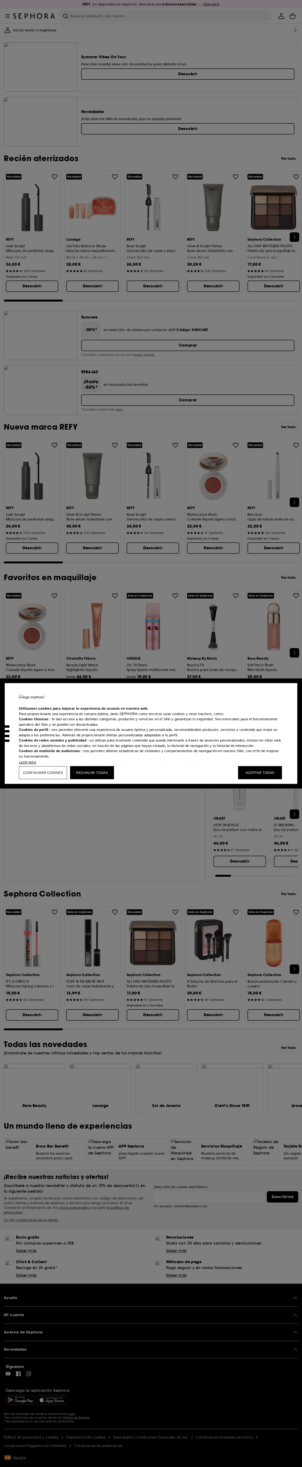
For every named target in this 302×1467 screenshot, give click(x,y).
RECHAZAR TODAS (92, 773)
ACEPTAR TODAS (260, 773)
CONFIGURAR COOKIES (43, 773)
